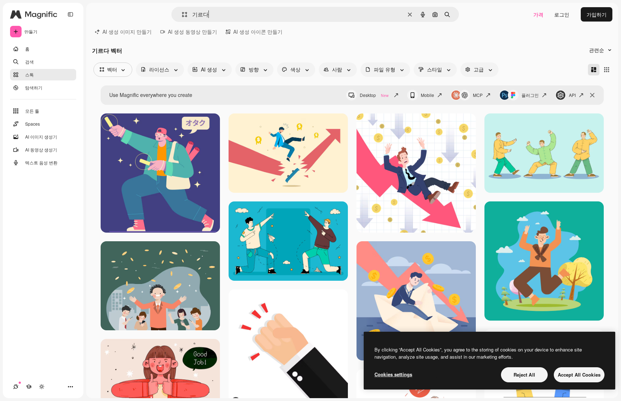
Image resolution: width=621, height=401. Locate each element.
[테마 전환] (41, 386)
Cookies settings (393, 374)
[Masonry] (593, 69)
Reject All (524, 374)
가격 (538, 14)
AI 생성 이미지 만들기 (127, 31)
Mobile (427, 95)
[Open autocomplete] (182, 14)
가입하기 (596, 14)
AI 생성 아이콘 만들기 (257, 31)
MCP (478, 95)
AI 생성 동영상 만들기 (192, 31)
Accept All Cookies (579, 374)
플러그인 (530, 95)
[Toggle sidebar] (70, 14)
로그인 (561, 14)
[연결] (16, 386)
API (572, 95)
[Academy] (28, 386)
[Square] (606, 69)
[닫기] (592, 95)
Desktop (374, 95)
